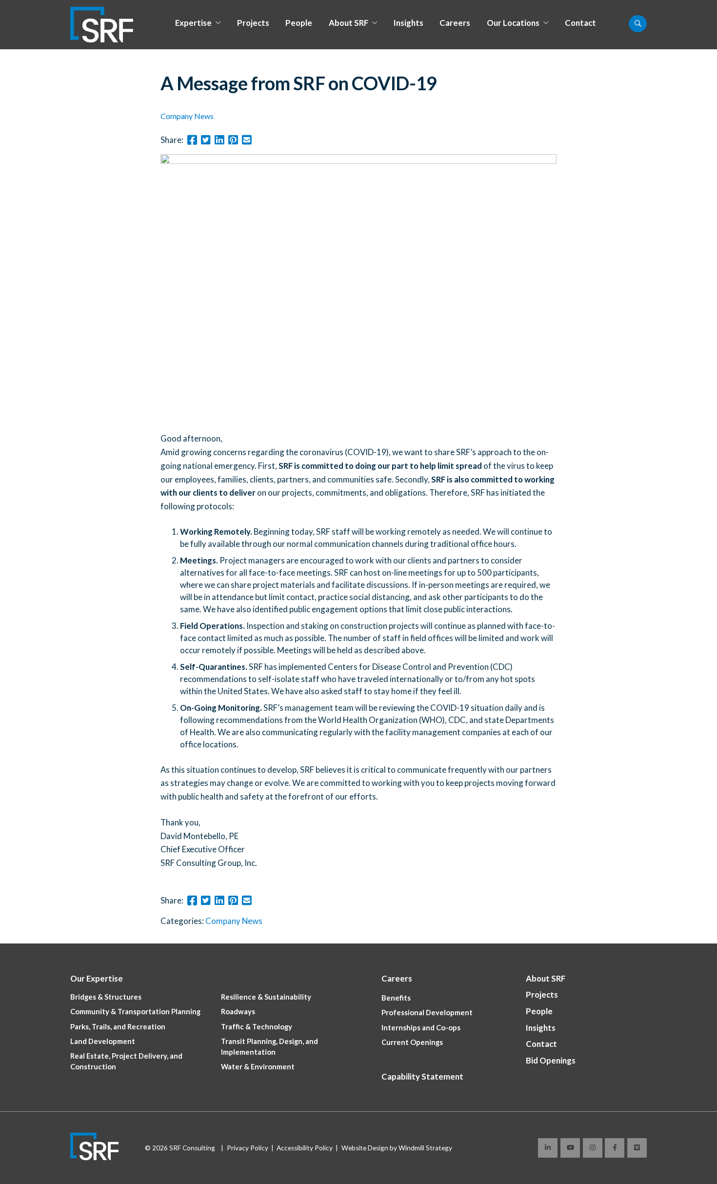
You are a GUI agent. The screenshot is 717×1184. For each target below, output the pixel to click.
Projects (253, 23)
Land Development (102, 1041)
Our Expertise (96, 978)
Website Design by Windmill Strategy (396, 1148)
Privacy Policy (247, 1148)
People (298, 23)
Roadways (238, 1011)
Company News (187, 115)
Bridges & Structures (105, 997)
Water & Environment (258, 1067)
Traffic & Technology (256, 1027)
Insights (408, 23)
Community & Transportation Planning (135, 1011)
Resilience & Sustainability (266, 997)
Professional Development (427, 1012)
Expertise (193, 23)
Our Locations (513, 23)
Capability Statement (422, 1076)
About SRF (348, 23)
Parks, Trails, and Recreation (117, 1027)
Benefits (396, 998)
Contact (580, 23)
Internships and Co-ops (420, 1027)
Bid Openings (551, 1060)
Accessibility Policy (305, 1148)
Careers (454, 23)
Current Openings (412, 1042)
